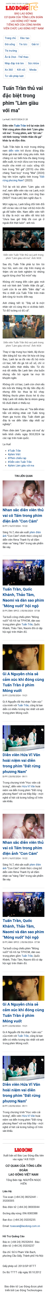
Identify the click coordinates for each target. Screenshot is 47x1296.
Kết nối (21, 69)
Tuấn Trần (20, 125)
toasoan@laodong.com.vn (25, 1226)
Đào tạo (24, 38)
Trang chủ (10, 38)
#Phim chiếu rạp (17, 458)
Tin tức (23, 44)
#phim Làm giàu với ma (21, 465)
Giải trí (35, 44)
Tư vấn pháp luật (14, 76)
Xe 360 (9, 69)
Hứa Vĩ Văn (28, 786)
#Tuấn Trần (14, 450)
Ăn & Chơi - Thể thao (16, 57)
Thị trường (11, 50)
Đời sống (10, 44)
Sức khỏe (33, 63)
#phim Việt (14, 454)
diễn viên (14, 150)
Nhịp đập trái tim (14, 63)
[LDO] (23, 493)
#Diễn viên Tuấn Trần (20, 461)
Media (32, 69)
